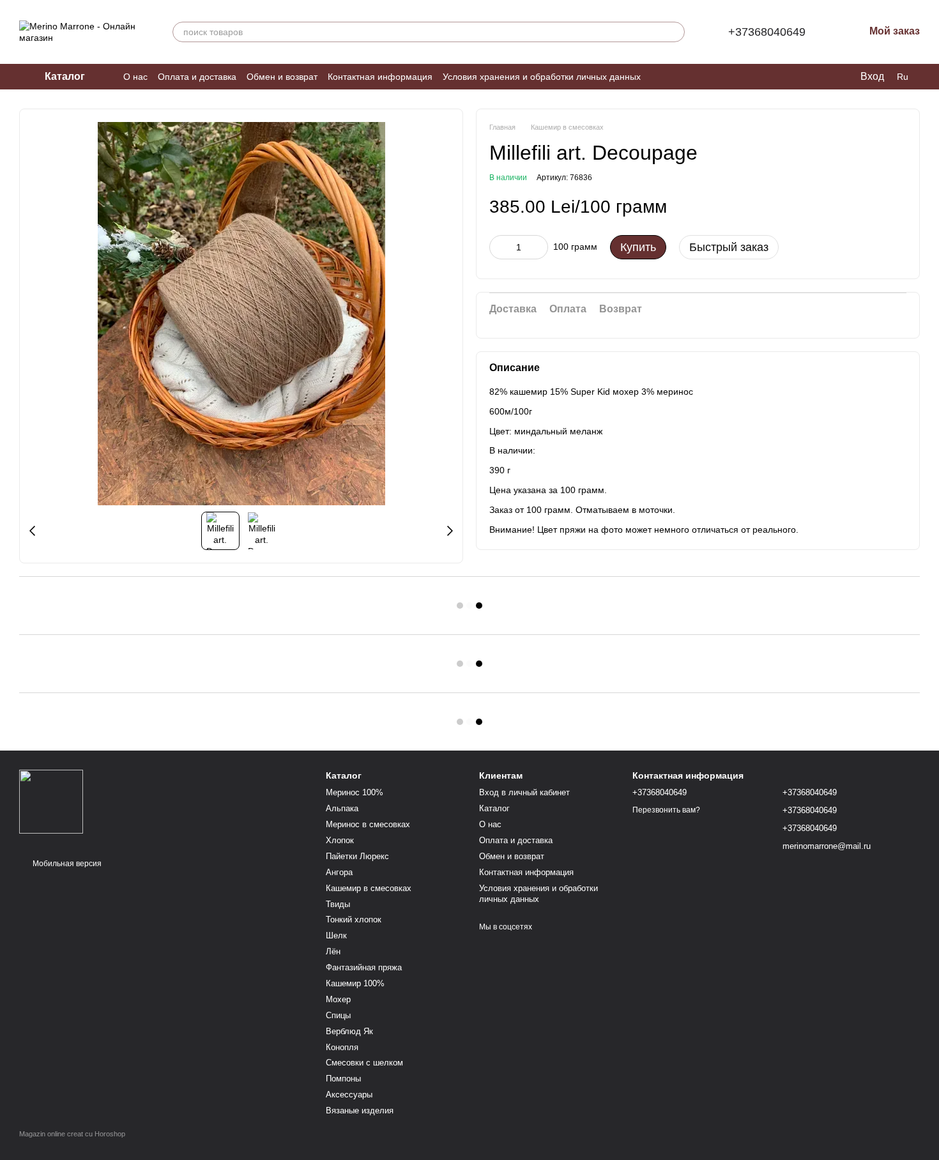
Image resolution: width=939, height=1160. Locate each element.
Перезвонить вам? (666, 809)
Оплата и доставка (197, 77)
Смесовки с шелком (364, 1062)
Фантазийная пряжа (364, 967)
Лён (333, 951)
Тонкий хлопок (353, 919)
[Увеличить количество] (538, 246)
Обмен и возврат (282, 77)
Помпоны (343, 1078)
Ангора (339, 872)
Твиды (338, 904)
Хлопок (340, 840)
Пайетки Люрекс (357, 856)
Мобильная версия (66, 863)
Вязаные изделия (359, 1110)
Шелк (336, 935)
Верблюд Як (349, 1031)
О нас (135, 77)
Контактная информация (380, 77)
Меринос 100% (354, 792)
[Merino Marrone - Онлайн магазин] (51, 801)
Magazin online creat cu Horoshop (72, 1134)
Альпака (342, 808)
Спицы (338, 1015)
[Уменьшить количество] (499, 246)
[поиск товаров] (674, 32)
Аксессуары (349, 1094)
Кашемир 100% (355, 983)
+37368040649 (766, 32)
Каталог (494, 808)
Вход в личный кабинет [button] (524, 792)
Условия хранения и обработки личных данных (542, 77)
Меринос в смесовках (368, 824)
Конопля (342, 1047)
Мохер (338, 999)
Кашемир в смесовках (368, 888)
